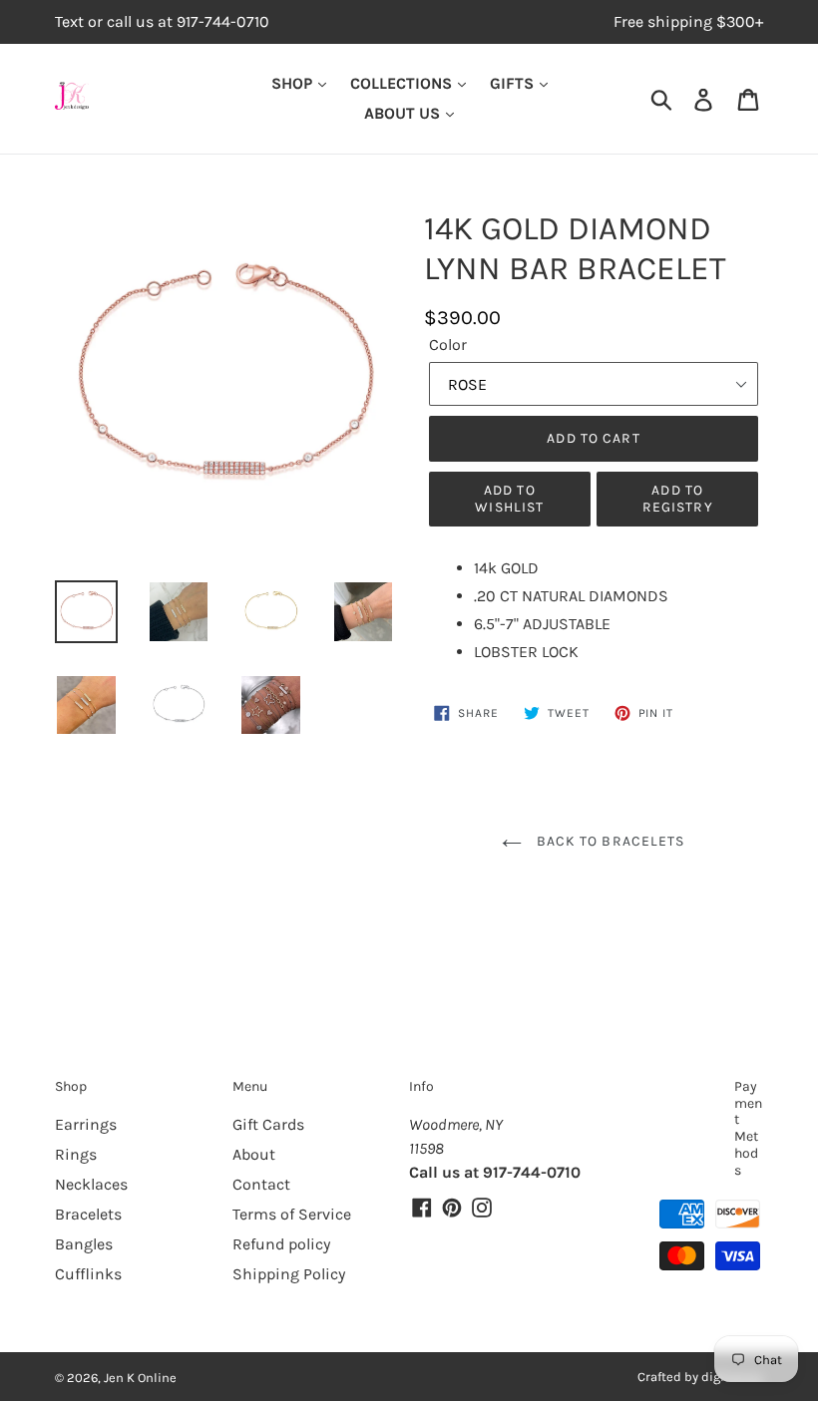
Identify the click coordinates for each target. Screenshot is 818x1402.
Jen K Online (140, 1377)
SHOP (293, 83)
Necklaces (91, 1184)
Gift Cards (268, 1124)
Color (448, 344)
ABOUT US (404, 113)
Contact (261, 1184)
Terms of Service (291, 1214)
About (253, 1154)
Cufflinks (88, 1273)
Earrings (86, 1124)
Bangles (84, 1243)
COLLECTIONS (403, 83)
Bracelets (88, 1214)
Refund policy (281, 1243)
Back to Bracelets (608, 841)
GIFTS (514, 83)
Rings (76, 1154)
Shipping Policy (288, 1273)
